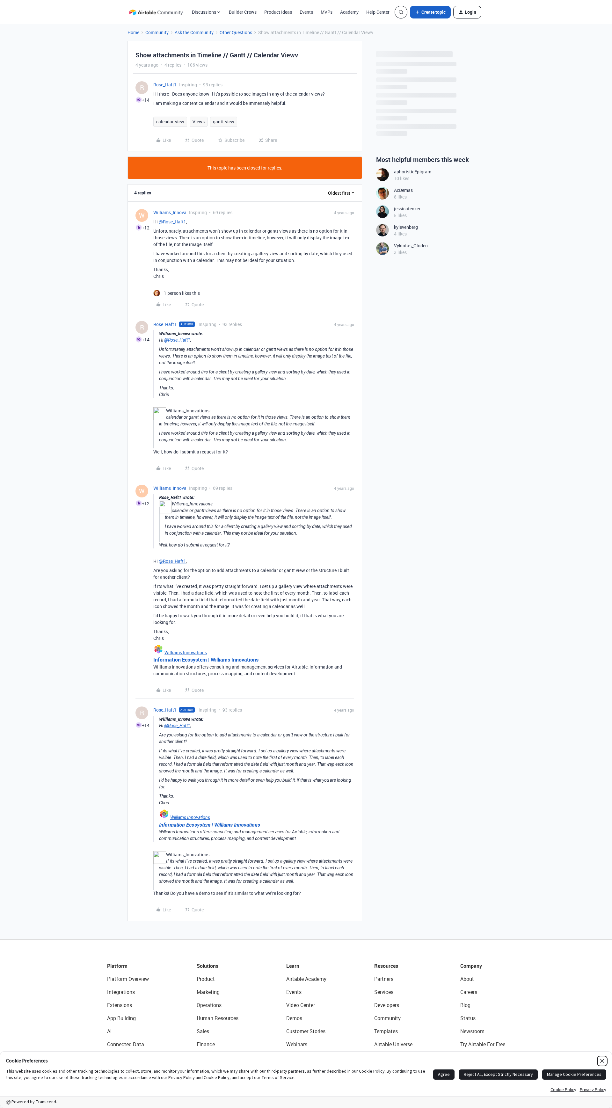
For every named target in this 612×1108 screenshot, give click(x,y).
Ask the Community (194, 32)
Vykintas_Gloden (411, 246)
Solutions (207, 965)
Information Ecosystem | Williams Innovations (206, 659)
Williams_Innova (169, 212)
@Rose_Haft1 (172, 222)
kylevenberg (406, 227)
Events (306, 12)
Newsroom (472, 1031)
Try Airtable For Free (482, 1044)
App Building (121, 1018)
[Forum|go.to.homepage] (155, 12)
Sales (203, 1031)
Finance (206, 1044)
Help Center (378, 12)
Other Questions (236, 32)
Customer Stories (305, 1031)
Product (206, 978)
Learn (292, 965)
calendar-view (170, 122)
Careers (468, 992)
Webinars (296, 1044)
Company (471, 965)
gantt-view (223, 122)
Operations (209, 1005)
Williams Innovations (185, 652)
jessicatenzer (407, 209)
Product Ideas (278, 12)
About (467, 978)
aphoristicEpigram (412, 172)
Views (199, 122)
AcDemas (403, 190)
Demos (294, 1018)
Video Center (300, 1005)
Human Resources (217, 1018)
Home (133, 32)
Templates (386, 1031)
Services (383, 992)
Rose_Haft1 (165, 85)
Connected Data (125, 1044)
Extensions (119, 1005)
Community (157, 32)
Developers (386, 1005)
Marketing (208, 992)
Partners (383, 978)
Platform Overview (128, 978)
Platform (117, 965)
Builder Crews (243, 12)
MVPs (326, 12)
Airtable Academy (306, 978)
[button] (430, 12)
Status (468, 1018)
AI (109, 1031)
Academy (349, 12)
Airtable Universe (393, 1044)
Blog (465, 1005)
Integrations (121, 992)
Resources (386, 965)
